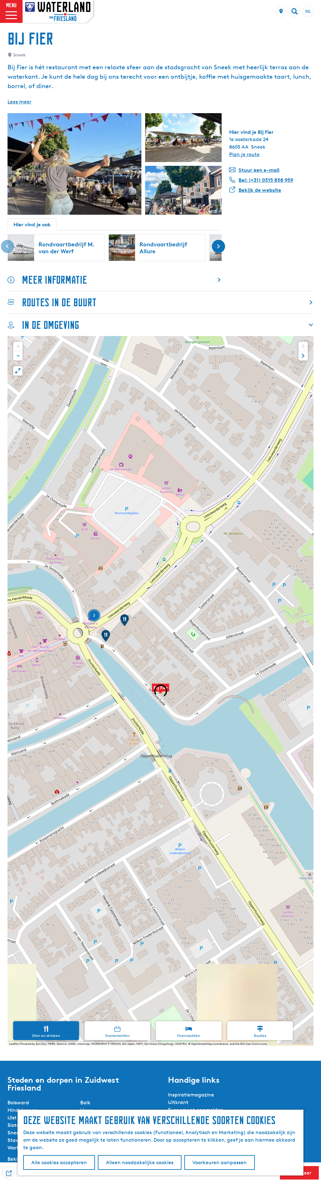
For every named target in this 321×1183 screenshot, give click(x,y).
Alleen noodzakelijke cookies (139, 1162)
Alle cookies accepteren (59, 1162)
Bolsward (18, 1103)
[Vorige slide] (7, 246)
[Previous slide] (303, 346)
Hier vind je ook (32, 224)
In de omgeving (50, 325)
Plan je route (244, 154)
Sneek (15, 1133)
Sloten (15, 1125)
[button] (160, 691)
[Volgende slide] (218, 246)
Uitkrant (178, 1102)
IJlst (12, 1118)
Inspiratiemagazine (191, 1095)
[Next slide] (303, 355)
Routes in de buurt (59, 302)
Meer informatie (54, 280)
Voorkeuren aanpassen (219, 1162)
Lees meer (19, 102)
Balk (85, 1103)
